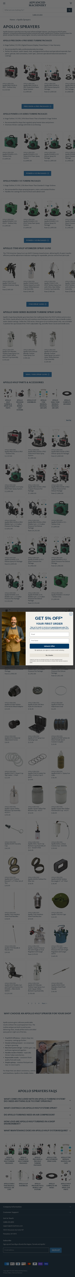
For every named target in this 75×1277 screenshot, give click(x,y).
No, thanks (49, 655)
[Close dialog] (70, 613)
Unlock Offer (49, 646)
